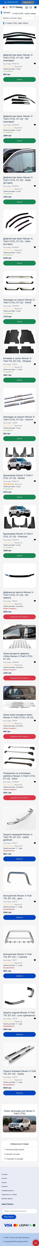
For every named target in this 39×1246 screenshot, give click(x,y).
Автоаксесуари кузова (15, 1149)
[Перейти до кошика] (35, 7)
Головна (4, 1174)
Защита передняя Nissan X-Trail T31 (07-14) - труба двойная (18, 837)
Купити (19, 79)
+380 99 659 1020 (12, 2)
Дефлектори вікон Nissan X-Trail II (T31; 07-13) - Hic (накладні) (18, 119)
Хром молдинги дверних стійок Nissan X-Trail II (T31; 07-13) (18, 656)
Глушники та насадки (14, 1159)
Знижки (4, 1182)
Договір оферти (7, 1198)
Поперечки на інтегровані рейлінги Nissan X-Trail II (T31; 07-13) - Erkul (19, 776)
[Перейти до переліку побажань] (31, 7)
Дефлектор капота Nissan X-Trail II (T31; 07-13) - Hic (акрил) (18, 595)
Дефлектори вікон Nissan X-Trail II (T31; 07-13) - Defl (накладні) (18, 58)
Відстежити (8, 1217)
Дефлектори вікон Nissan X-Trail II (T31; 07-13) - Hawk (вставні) (18, 180)
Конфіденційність (8, 1190)
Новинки (5, 1186)
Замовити (19, 859)
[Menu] (26, 7)
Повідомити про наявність (19, 617)
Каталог (4, 1178)
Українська (27, 2)
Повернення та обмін (9, 1194)
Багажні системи (13, 1154)
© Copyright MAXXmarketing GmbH (15, 1241)
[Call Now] (36, 1243)
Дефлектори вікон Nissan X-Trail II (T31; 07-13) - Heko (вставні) (18, 241)
